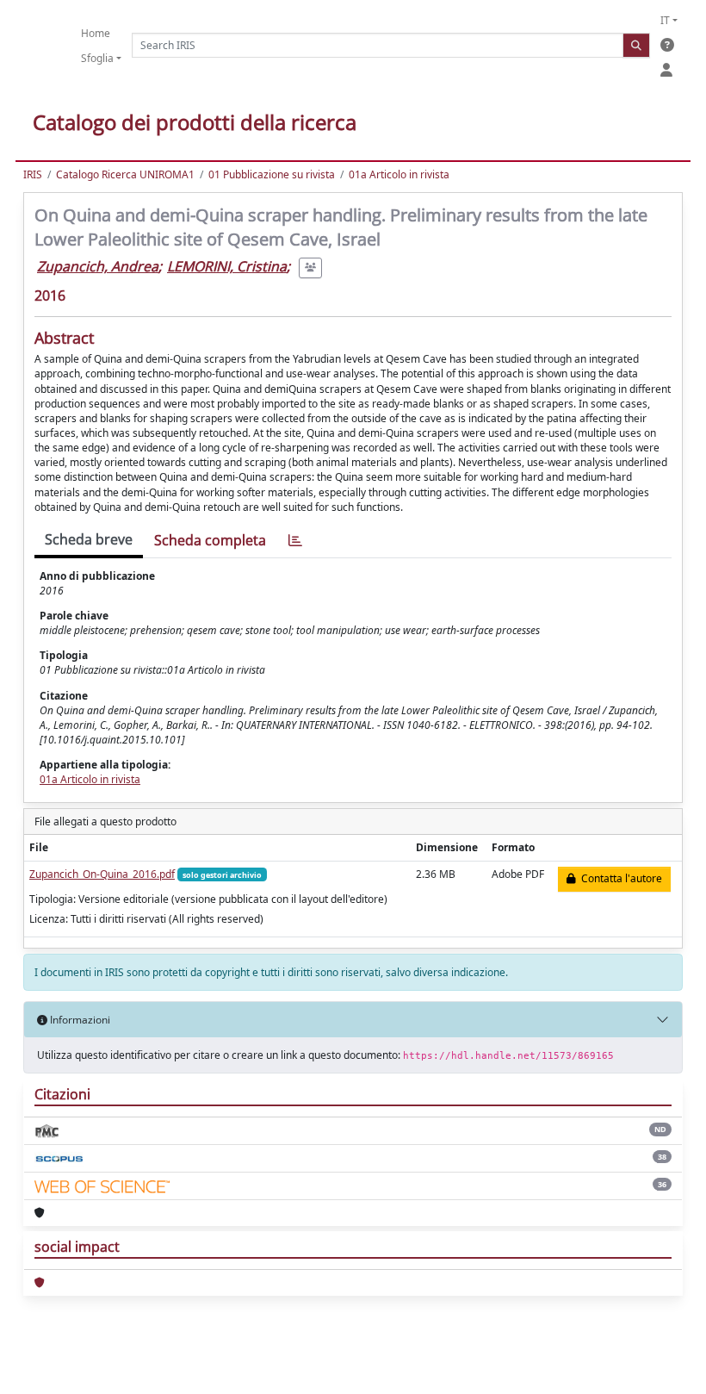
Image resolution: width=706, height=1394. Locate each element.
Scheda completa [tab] (210, 540)
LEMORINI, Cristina (227, 266)
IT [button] (665, 20)
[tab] (295, 541)
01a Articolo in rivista (399, 174)
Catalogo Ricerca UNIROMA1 (125, 174)
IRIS (32, 174)
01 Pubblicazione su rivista (271, 174)
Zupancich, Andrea (97, 266)
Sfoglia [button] (97, 58)
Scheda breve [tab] (89, 539)
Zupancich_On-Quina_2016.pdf (102, 874)
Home (95, 33)
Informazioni (78, 1019)
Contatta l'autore (619, 878)
